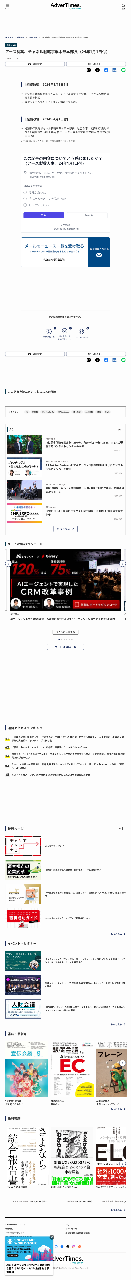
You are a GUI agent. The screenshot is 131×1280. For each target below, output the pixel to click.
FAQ (67, 1224)
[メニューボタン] (8, 7)
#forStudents (48, 412)
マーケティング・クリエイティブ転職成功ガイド (67, 918)
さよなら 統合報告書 (17, 1187)
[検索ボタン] (123, 7)
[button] (88, 70)
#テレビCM (77, 412)
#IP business (63, 412)
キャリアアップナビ (54, 846)
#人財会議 (89, 412)
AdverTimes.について (15, 1224)
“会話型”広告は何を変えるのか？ (14, 1102)
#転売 (107, 412)
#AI (27, 412)
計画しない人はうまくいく (64, 1187)
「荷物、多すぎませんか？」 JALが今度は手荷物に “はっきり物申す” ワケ (49, 747)
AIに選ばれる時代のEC (57, 1102)
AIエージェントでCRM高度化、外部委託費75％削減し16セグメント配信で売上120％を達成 (62, 619)
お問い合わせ (71, 1228)
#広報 (99, 412)
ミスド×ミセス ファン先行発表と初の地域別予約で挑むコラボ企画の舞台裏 (51, 774)
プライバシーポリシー (14, 1232)
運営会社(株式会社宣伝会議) (78, 1232)
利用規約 (9, 1228)
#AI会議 (35, 412)
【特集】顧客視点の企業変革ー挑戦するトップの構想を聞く (73, 870)
